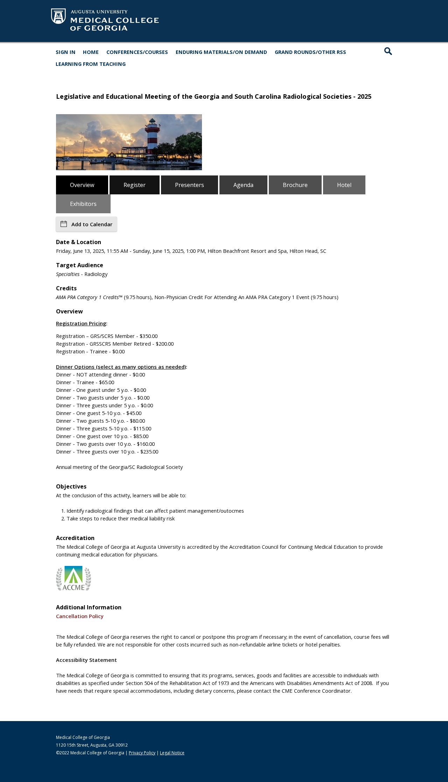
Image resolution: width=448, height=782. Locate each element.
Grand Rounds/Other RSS (310, 51)
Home (91, 51)
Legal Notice (172, 753)
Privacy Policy (142, 753)
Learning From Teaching (91, 63)
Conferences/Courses (137, 51)
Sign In (66, 51)
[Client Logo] (105, 31)
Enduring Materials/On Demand (221, 51)
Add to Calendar (91, 224)
